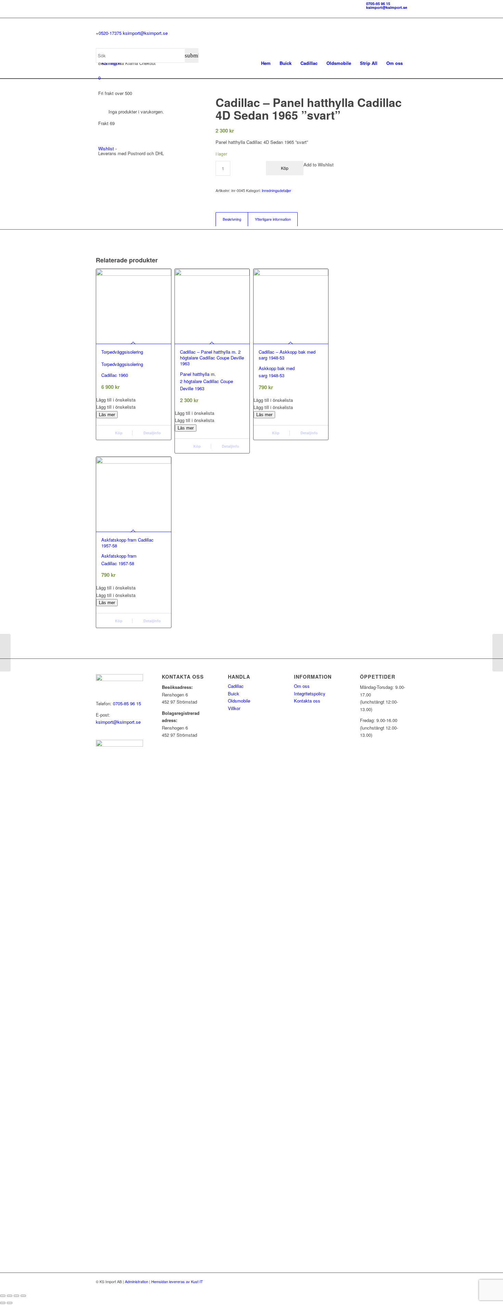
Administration (136, 1281)
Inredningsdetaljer (276, 190)
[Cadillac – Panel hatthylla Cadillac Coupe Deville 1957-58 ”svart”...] (497, 652)
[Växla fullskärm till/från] (9, 1296)
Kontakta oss (307, 700)
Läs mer (107, 414)
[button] (133, 399)
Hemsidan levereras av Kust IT (177, 1281)
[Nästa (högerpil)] (9, 1303)
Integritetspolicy (309, 693)
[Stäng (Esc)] (23, 1296)
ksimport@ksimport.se (386, 7)
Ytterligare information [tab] (273, 219)
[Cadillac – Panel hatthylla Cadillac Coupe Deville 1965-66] (5, 652)
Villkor (234, 708)
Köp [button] (118, 432)
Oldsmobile (239, 700)
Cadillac (236, 686)
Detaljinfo (151, 432)
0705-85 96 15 (378, 3)
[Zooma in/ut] (2, 1296)
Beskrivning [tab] (232, 219)
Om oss (302, 686)
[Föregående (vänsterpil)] (2, 1303)
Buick (233, 693)
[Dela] (16, 1296)
